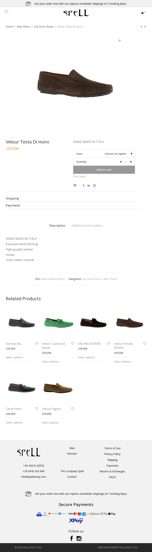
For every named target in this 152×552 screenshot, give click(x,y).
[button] (4, 547)
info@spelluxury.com (33, 476)
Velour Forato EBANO (123, 346)
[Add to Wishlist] (76, 185)
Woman (72, 453)
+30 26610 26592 (33, 465)
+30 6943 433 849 (33, 471)
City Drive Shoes (43, 26)
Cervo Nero (14, 409)
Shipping (112, 460)
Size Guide (79, 176)
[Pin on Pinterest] (94, 185)
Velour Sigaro (51, 409)
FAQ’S (112, 477)
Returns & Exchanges (112, 471)
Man (72, 448)
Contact (72, 476)
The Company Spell (72, 471)
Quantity (81, 161)
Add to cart (104, 170)
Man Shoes (23, 26)
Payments (112, 465)
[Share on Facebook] (83, 185)
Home (9, 26)
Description (57, 225)
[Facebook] (71, 538)
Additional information (87, 225)
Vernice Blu (14, 344)
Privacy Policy (112, 454)
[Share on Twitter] (88, 185)
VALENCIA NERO (89, 344)
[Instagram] (79, 538)
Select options (14, 357)
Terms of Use (112, 448)
